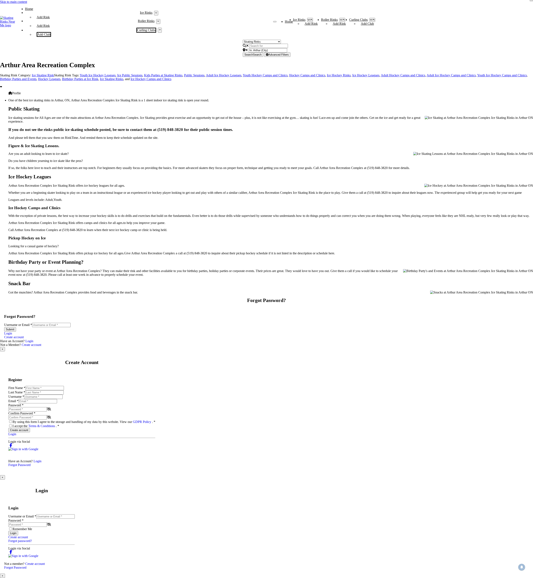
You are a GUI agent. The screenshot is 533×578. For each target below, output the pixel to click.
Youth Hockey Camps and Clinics (265, 75)
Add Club (43, 34)
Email (13, 401)
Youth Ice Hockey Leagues (98, 75)
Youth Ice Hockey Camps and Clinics (502, 75)
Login (8, 333)
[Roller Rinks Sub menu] (158, 21)
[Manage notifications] (521, 567)
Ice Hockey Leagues (365, 75)
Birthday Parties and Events (18, 79)
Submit (10, 329)
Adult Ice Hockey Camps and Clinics (451, 75)
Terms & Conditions (42, 426)
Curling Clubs (146, 30)
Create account (14, 337)
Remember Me (22, 529)
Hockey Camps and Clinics (307, 75)
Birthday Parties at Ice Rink (80, 79)
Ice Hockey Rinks (339, 75)
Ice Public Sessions (129, 75)
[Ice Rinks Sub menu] (156, 13)
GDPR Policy (142, 422)
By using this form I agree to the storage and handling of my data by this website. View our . (83, 422)
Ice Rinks (146, 12)
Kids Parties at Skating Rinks (163, 75)
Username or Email (18, 325)
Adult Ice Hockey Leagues (223, 75)
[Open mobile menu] (274, 21)
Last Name (16, 392)
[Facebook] (11, 445)
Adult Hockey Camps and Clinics (403, 75)
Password (16, 405)
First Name (16, 388)
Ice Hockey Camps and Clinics (151, 79)
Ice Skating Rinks (111, 79)
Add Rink (43, 17)
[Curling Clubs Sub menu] (160, 30)
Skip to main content (13, 2)
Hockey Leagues (49, 79)
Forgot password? (20, 541)
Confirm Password (21, 413)
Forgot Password (19, 465)
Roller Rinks (146, 21)
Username (16, 396)
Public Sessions (194, 75)
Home (29, 9)
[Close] (531, 0)
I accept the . (35, 426)
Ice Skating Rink (43, 75)
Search (253, 54)
